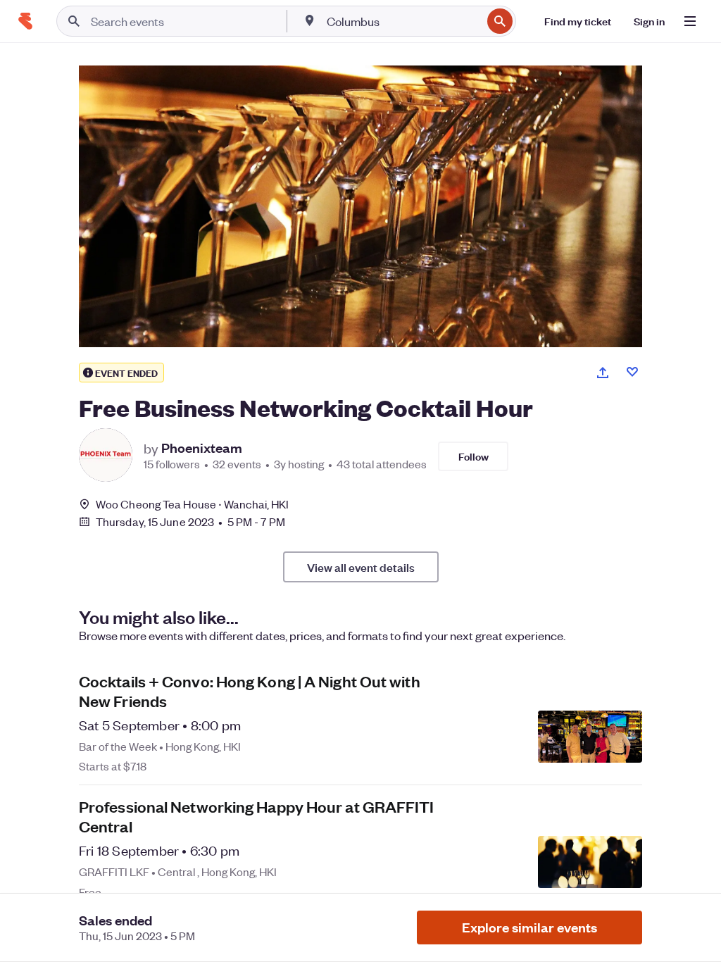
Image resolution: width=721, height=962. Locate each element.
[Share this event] (603, 372)
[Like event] (632, 372)
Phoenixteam (201, 448)
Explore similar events (529, 927)
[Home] (25, 21)
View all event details (361, 567)
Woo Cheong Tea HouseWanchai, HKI (192, 503)
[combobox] (403, 21)
